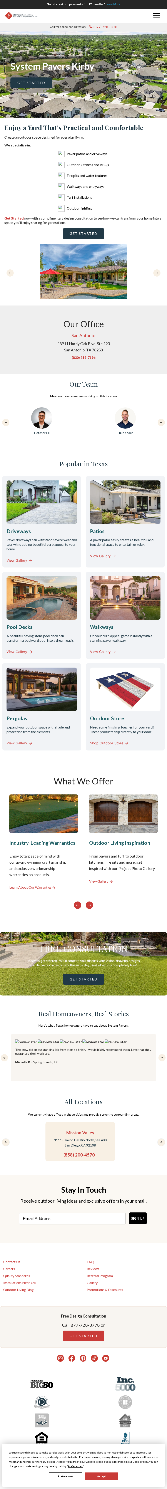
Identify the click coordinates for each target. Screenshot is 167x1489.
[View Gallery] (123, 845)
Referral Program (100, 1276)
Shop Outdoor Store (106, 743)
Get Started (31, 83)
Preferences (65, 1476)
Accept (101, 1476)
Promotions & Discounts (105, 1290)
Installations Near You (19, 1283)
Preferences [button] (75, 1466)
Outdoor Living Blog (18, 1290)
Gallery (92, 1283)
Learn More (113, 4)
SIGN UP (138, 1218)
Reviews (93, 1269)
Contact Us (11, 1262)
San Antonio (83, 335)
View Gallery (17, 560)
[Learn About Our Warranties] (43, 845)
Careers (9, 1269)
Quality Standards (16, 1276)
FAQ (90, 1262)
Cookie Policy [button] (140, 1461)
